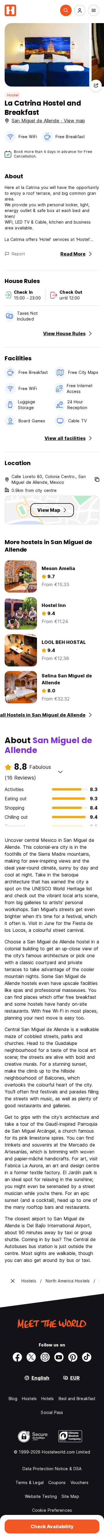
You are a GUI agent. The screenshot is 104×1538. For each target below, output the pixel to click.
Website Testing (41, 1496)
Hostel (12, 95)
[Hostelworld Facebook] (17, 1357)
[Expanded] (13, 1281)
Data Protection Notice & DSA (52, 1468)
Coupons (57, 1482)
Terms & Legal (30, 1482)
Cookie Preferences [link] (52, 1510)
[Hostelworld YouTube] (59, 1357)
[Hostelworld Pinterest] (72, 1357)
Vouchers (79, 1482)
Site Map (70, 1496)
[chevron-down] (60, 772)
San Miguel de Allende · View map (48, 120)
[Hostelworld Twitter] (31, 1357)
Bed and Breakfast (77, 1398)
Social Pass (52, 1412)
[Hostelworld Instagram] (45, 1357)
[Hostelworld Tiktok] (86, 1357)
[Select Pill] (66, 10)
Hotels (47, 1398)
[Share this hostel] (96, 85)
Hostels (29, 1398)
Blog (13, 1398)
